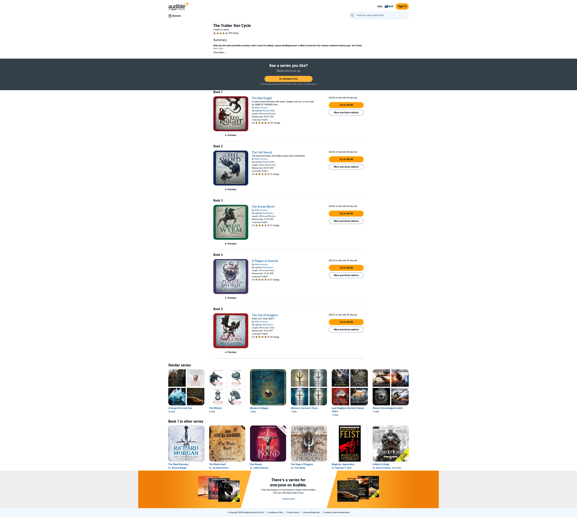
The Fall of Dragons (265, 315)
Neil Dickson (268, 213)
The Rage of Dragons (302, 464)
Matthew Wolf (269, 111)
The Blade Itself (217, 464)
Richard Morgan (179, 468)
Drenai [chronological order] (388, 408)
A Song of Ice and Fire (180, 408)
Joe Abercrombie (220, 468)
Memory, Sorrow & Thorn (304, 408)
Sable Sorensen (260, 468)
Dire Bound (256, 464)
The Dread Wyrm (263, 207)
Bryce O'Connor (383, 468)
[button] (220, 52)
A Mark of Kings (381, 464)
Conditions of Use (275, 512)
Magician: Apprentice (343, 464)
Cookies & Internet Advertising (337, 512)
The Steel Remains (178, 464)
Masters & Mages (259, 408)
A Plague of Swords (265, 261)
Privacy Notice (293, 512)
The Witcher (215, 408)
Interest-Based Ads (311, 512)
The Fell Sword (262, 152)
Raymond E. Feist (343, 468)
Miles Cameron (261, 108)
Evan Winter (300, 468)
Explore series (288, 499)
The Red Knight (262, 98)
